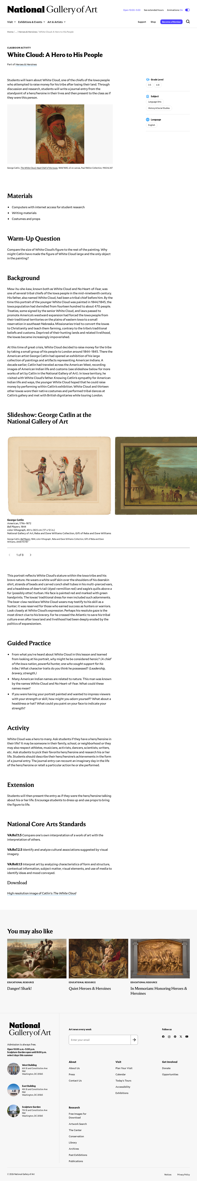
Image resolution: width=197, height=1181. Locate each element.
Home (10, 31)
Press (72, 1074)
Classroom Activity (19, 48)
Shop (153, 21)
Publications (76, 1161)
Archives (74, 1148)
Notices (167, 1174)
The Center (75, 1130)
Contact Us (75, 1080)
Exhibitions (122, 1093)
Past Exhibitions (78, 1155)
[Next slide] (30, 555)
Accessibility (123, 1086)
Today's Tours (123, 1080)
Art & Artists (55, 22)
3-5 (149, 84)
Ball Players (25, 539)
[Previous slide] (9, 555)
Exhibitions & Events (30, 22)
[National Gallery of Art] (29, 1028)
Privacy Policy (183, 1174)
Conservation (76, 1136)
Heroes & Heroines (27, 31)
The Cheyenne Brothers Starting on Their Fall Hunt (150, 539)
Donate (166, 1068)
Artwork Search (78, 1124)
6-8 (157, 84)
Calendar (121, 1074)
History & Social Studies (159, 108)
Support (142, 21)
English (151, 125)
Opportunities (170, 1074)
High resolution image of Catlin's (41, 893)
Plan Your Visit (124, 1068)
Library (73, 1142)
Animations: (175, 10)
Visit (10, 22)
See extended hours (154, 9)
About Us (74, 1068)
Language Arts (154, 101)
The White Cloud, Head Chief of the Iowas (39, 168)
